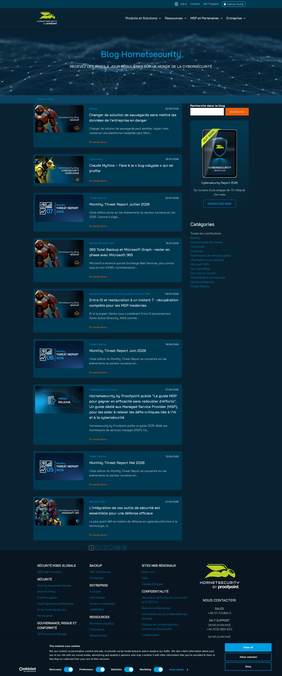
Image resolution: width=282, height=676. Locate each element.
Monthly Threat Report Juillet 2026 (119, 204)
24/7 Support (211, 3)
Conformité (95, 159)
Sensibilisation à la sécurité (207, 277)
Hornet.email (44, 615)
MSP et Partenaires (204, 18)
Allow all (248, 647)
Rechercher (237, 112)
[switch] (100, 669)
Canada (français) (152, 584)
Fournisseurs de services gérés (116, 293)
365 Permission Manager (52, 634)
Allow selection (248, 657)
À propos (95, 591)
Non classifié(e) (200, 269)
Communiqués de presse (103, 389)
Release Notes (98, 635)
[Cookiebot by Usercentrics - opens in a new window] (27, 669)
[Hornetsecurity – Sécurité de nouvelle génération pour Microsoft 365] (47, 18)
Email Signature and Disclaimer (55, 603)
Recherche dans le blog (207, 105)
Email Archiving (46, 591)
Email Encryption (47, 597)
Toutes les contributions (205, 233)
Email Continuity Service (51, 609)
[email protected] (219, 625)
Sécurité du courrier (203, 273)
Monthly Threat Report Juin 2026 (117, 350)
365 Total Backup (100, 572)
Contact (195, 3)
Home (41, 99)
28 (117, 548)
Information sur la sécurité (207, 260)
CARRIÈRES (97, 609)
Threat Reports (98, 197)
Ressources (174, 18)
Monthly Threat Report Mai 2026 (117, 462)
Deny (248, 666)
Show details (176, 669)
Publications (97, 629)
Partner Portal (235, 4)
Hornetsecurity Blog (102, 623)
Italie (145, 578)
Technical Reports (201, 282)
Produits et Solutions (141, 18)
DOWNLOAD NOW (220, 204)
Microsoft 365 (106, 243)
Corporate (196, 251)
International (97, 597)
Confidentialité (150, 635)
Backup (93, 108)
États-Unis (148, 572)
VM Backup (96, 578)
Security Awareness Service (54, 585)
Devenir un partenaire (102, 603)
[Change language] (180, 4)
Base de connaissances (156, 608)
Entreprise (234, 18)
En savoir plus (97, 142)
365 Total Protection (49, 572)
